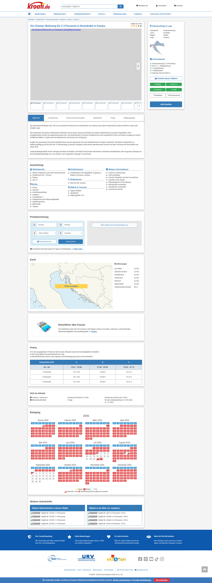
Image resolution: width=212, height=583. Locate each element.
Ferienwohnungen (52, 19)
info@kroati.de (142, 570)
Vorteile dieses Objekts (167, 78)
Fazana (76, 19)
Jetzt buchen (71, 242)
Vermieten (162, 6)
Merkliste (158, 94)
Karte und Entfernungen (75, 118)
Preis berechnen (45, 242)
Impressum (86, 570)
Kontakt (179, 6)
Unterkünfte (40, 19)
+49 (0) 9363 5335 (126, 570)
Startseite (31, 19)
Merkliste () (143, 6)
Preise (113, 118)
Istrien (70, 19)
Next (138, 66)
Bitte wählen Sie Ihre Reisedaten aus (114, 225)
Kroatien (63, 19)
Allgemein (36, 118)
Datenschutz (97, 570)
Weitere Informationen (122, 580)
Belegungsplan (129, 118)
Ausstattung (53, 118)
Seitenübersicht (70, 570)
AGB (79, 570)
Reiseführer (97, 118)
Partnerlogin (108, 570)
